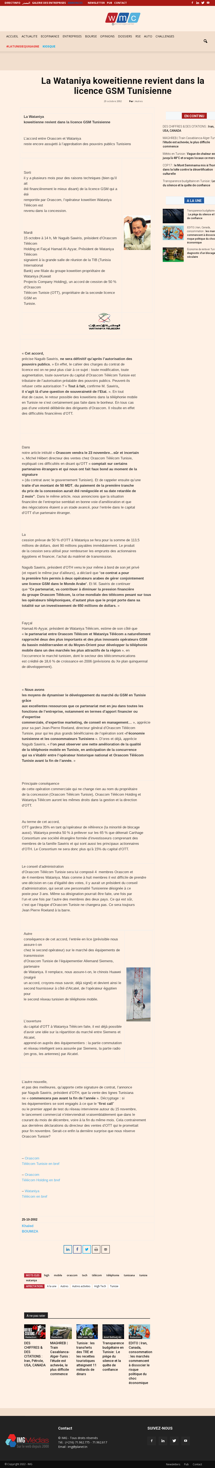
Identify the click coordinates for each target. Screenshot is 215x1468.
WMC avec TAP (85, 1337)
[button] (205, 41)
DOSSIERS (125, 36)
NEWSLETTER (96, 3)
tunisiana (129, 1275)
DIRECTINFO (12, 3)
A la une (51, 1286)
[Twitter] (203, 3)
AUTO (148, 36)
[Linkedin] (197, 3)
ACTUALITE (29, 36)
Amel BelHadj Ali (112, 1337)
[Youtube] (208, 3)
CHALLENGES (165, 36)
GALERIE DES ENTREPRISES (49, 3)
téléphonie (112, 1275)
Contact (197, 1464)
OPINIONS (107, 36)
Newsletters (173, 1464)
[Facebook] (192, 3)
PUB (109, 3)
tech (84, 1275)
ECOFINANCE (50, 36)
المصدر (26, 3)
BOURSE (91, 36)
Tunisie (114, 1286)
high (46, 1275)
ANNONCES (75, 3)
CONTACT (120, 3)
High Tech (100, 1286)
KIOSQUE (49, 46)
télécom (97, 1275)
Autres (139, 101)
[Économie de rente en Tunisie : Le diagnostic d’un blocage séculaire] (173, 254)
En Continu (194, 116)
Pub (186, 1464)
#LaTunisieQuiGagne (22, 46)
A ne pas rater (36, 1315)
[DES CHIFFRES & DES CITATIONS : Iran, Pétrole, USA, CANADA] (35, 1331)
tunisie (143, 1275)
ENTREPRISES (72, 36)
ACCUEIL (12, 36)
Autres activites (81, 1286)
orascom (72, 1275)
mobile (58, 1275)
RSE (138, 36)
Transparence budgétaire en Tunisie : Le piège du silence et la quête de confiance (113, 1356)
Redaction (30, 1337)
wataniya (31, 1280)
